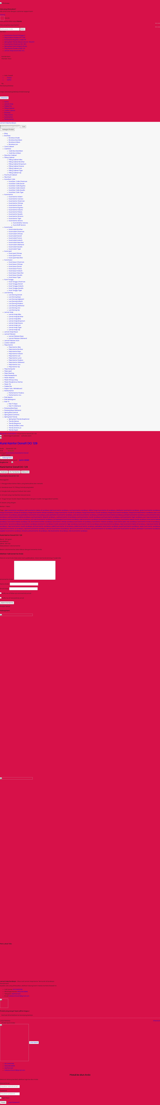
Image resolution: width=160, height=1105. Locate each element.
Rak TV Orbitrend (15, 406)
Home (6, 102)
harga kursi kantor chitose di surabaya (13, 512)
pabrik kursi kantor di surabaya (62, 526)
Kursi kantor (8, 117)
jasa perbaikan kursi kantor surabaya (59, 515)
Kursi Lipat (8, 251)
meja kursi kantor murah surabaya (20, 526)
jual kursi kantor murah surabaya (89, 517)
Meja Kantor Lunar (15, 358)
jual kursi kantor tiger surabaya (131, 517)
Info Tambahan (14, 472)
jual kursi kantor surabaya (110, 517)
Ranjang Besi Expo (11, 408)
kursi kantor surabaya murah (48, 524)
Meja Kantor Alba (15, 347)
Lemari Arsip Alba (15, 314)
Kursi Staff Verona (19, 225)
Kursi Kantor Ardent (15, 197)
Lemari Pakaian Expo (16, 336)
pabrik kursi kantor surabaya (84, 526)
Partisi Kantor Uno (15, 395)
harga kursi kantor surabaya (118, 512)
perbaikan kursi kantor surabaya (106, 526)
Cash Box (7, 149)
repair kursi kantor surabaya (150, 526)
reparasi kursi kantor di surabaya (11, 528)
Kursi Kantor (8, 194)
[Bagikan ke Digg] (14, 462)
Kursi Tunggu (8, 279)
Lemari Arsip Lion (15, 325)
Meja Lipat (8, 371)
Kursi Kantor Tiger (15, 218)
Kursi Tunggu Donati (16, 284)
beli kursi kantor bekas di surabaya (37, 510)
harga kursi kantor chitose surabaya (41, 512)
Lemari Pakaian (9, 334)
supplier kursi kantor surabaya (10, 531)
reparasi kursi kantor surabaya (35, 528)
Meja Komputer (9, 369)
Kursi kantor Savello (16, 214)
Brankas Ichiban (14, 142)
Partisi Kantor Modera (16, 393)
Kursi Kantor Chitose (16, 203)
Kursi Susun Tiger (15, 277)
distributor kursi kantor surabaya (127, 510)
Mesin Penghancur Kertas (13, 382)
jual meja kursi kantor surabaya (18, 519)
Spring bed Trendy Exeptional (19, 419)
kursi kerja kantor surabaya (109, 524)
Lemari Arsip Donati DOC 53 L (14, 50)
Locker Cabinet (9, 110)
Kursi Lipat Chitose (15, 253)
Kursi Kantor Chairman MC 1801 (15, 44)
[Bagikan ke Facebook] (9, 462)
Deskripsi (4, 472)
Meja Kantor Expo (15, 351)
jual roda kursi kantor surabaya (41, 519)
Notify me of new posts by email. (13, 598)
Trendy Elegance (15, 423)
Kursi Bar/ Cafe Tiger (16, 192)
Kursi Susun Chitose (16, 264)
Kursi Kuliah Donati (15, 236)
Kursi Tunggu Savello (16, 288)
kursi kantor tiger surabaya (68, 524)
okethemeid (16, 994)
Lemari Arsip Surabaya (8, 123)
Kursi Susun (8, 260)
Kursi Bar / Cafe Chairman (18, 181)
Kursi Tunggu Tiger (15, 290)
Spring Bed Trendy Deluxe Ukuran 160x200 (19, 42)
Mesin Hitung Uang (11, 380)
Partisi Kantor (9, 119)
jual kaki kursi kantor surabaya (134, 515)
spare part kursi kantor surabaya (124, 528)
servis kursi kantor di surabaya (102, 528)
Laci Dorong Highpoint (16, 299)
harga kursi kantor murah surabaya (94, 512)
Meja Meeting (9, 373)
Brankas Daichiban (15, 140)
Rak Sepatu (8, 397)
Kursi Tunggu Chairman (17, 282)
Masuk (3, 1102)
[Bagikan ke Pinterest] (17, 462)
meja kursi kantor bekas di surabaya (132, 524)
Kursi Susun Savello (15, 275)
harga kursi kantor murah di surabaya (68, 512)
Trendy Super (13, 430)
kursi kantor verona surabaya (88, 524)
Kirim (22, 29)
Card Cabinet (9, 146)
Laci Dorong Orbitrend (16, 305)
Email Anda (4, 588)
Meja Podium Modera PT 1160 (14, 37)
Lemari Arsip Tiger (15, 327)
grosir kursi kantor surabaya (150, 510)
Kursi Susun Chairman (16, 262)
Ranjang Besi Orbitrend (12, 410)
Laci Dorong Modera (16, 303)
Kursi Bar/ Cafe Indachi (17, 188)
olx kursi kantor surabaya (42, 526)
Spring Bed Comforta (11, 414)
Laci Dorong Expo (15, 297)
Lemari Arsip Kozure (16, 323)
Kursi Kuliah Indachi (15, 240)
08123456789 (17, 989)
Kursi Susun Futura (15, 268)
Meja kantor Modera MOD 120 (14, 48)
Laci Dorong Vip (14, 310)
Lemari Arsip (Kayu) (11, 332)
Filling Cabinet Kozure (16, 166)
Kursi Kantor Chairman (17, 201)
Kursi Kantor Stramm (16, 216)
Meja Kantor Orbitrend (16, 362)
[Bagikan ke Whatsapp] (12, 462)
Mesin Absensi (9, 377)
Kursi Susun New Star (16, 273)
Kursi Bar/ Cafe (9, 179)
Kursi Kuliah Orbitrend (16, 244)
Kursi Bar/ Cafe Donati (16, 183)
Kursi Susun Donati (15, 266)
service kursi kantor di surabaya (57, 528)
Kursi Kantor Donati (15, 205)
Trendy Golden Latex (16, 425)
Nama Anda (4, 584)
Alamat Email (4, 1083)
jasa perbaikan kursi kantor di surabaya (31, 515)
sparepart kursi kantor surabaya (148, 528)
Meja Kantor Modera (16, 360)
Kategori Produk (8, 129)
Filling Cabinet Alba (15, 159)
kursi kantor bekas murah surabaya (133, 519)
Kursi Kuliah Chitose (16, 234)
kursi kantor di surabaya (82, 522)
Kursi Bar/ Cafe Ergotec (17, 186)
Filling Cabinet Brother (16, 162)
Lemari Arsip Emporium (17, 321)
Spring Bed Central (11, 412)
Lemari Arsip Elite (15, 319)
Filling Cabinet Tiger (16, 170)
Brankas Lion (13, 144)
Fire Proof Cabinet (10, 175)
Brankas (7, 112)
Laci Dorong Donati (15, 295)
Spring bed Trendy (10, 417)
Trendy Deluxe (14, 421)
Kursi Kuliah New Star (16, 242)
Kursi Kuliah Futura (15, 238)
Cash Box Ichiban (15, 153)
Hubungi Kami (7, 457)
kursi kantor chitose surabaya (63, 522)
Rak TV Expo (13, 404)
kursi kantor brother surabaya (41, 522)
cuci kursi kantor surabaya (78, 510)
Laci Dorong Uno (14, 308)
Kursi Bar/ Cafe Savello (17, 190)
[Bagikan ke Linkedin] (15, 462)
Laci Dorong (8, 292)
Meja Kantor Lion (14, 356)
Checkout (4, 98)
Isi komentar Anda (6, 579)
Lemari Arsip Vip (14, 329)
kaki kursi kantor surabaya (89, 519)
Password (3, 1090)
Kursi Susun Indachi (15, 271)
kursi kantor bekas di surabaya (109, 519)
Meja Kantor (8, 115)
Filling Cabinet (9, 108)
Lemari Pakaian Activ (11, 340)
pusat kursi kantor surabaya (129, 526)
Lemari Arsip (8, 104)
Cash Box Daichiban (16, 151)
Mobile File (8, 106)
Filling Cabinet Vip (15, 173)
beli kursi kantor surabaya (59, 510)
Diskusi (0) (25, 472)
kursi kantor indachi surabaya (102, 522)
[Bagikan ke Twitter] (10, 462)
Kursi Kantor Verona (16, 220)
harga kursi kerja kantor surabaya (141, 512)
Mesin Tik (7, 384)
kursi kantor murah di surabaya (148, 522)
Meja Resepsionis (10, 375)
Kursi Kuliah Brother (16, 229)
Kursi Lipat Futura (15, 255)
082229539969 (22, 991)
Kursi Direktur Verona (20, 223)
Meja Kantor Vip (14, 367)
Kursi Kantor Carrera (16, 199)
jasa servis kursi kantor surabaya (84, 515)
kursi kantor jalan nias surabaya (125, 522)
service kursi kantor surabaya (80, 528)
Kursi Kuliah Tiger (15, 249)
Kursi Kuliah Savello (15, 247)
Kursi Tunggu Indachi (16, 286)
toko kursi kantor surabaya (78, 531)
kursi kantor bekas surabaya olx (19, 522)
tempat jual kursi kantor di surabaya (34, 531)
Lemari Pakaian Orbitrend (18, 338)
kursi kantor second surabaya (10, 524)
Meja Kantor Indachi (16, 353)
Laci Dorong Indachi (16, 301)
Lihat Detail (34, 1042)
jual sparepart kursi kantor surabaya (66, 519)
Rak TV (6, 401)
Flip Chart (7, 177)
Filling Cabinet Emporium (17, 164)
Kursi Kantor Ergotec (16, 207)
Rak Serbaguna (9, 399)
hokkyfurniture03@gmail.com (19, 996)
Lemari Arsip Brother (16, 316)
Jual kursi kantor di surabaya (66, 517)
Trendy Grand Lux (15, 428)
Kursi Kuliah (8, 227)
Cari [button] (23, 126)
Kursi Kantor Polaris (15, 212)
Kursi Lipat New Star (16, 258)
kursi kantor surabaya (29, 524)
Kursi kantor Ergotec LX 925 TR (15, 40)
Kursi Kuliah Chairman (16, 231)
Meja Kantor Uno (14, 364)
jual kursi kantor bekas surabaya (19, 517)
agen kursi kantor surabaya (14, 510)
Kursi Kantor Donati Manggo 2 (14, 35)
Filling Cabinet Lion (15, 168)
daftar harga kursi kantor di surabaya (102, 510)
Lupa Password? (14, 1102)
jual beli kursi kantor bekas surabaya (110, 515)
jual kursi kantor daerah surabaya (43, 517)
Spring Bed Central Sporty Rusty (15, 46)
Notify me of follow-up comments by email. (16, 593)
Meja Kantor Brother (16, 349)
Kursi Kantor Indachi (16, 210)
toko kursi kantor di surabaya (58, 531)
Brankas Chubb (14, 138)
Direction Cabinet (10, 155)
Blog (6, 133)
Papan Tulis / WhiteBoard (13, 388)
